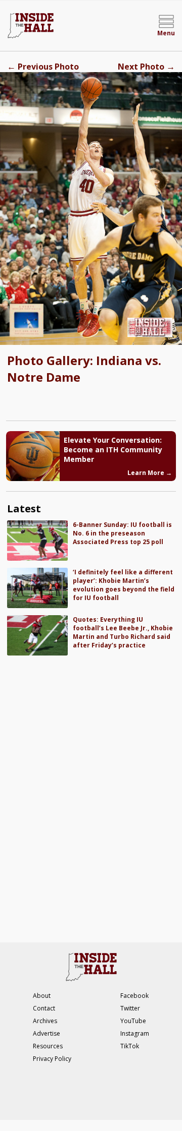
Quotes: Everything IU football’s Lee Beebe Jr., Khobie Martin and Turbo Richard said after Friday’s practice (123, 632)
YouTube (133, 1021)
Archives (45, 1021)
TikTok (129, 1046)
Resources (48, 1046)
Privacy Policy (52, 1058)
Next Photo (146, 66)
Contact (44, 1008)
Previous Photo (43, 66)
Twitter (130, 1008)
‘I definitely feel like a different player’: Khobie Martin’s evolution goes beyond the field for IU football (123, 585)
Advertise (46, 1033)
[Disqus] (90, 794)
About (42, 995)
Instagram (134, 1033)
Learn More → (149, 472)
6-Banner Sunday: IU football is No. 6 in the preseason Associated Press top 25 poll (122, 533)
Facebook (134, 995)
